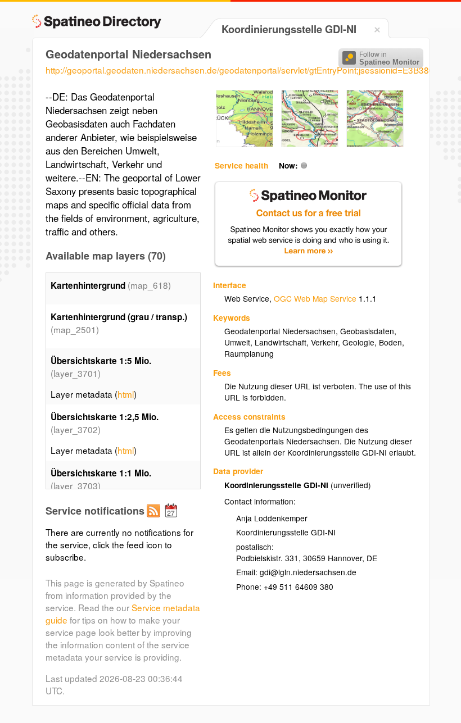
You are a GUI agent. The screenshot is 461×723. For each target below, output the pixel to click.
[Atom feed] (155, 519)
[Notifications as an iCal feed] (173, 519)
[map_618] (244, 143)
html (125, 394)
